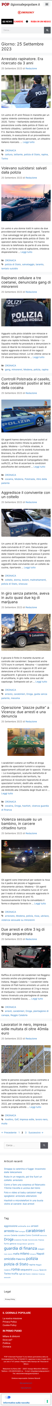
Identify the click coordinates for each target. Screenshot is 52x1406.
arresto (9, 694)
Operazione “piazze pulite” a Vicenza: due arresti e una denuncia (25, 711)
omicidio (9, 1259)
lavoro (10, 1254)
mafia (16, 1253)
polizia (37, 369)
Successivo (36, 1132)
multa (4, 1123)
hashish (26, 805)
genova (13, 1243)
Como (28, 1235)
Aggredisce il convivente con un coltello (25, 494)
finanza (41, 1240)
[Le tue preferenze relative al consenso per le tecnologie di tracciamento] (47, 1401)
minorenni (17, 369)
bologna (22, 1231)
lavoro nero (41, 1119)
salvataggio (28, 264)
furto (6, 1243)
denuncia (43, 1235)
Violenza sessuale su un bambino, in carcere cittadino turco (21, 823)
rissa (36, 916)
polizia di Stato (32, 154)
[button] (47, 4)
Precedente (9, 1132)
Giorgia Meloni (22, 1244)
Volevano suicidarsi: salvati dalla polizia (24, 170)
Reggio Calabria (19, 1015)
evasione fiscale (20, 1240)
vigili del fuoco (25, 1274)
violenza (34, 1274)
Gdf (16, 1119)
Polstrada (30, 479)
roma (15, 1269)
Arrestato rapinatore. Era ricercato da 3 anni (22, 61)
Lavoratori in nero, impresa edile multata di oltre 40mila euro (24, 1028)
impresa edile (27, 1119)
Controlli (35, 1235)
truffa (14, 1273)
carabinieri (19, 694)
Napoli (40, 1253)
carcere (7, 1235)
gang (7, 369)
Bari (17, 1231)
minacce (33, 1254)
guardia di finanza (20, 1248)
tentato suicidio (9, 268)
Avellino (9, 1119)
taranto (39, 264)
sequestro (26, 1269)
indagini (41, 1249)
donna (17, 580)
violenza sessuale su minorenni (18, 920)
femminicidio (33, 1240)
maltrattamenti (38, 580)
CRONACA (10, 150)
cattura (9, 154)
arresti (8, 1011)
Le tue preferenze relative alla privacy (28, 1397)
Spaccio (43, 1270)
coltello (9, 580)
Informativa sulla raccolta (16, 1402)
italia (5, 1254)
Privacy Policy (10, 1299)
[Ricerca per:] (22, 1145)
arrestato (10, 916)
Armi (28, 1226)
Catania (14, 1235)
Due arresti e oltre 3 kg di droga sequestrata (23, 931)
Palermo (20, 1259)
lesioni (25, 580)
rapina (44, 154)
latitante (18, 154)
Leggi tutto (29, 142)
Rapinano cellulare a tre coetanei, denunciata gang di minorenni (26, 282)
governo (31, 1244)
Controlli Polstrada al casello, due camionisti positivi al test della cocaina (25, 383)
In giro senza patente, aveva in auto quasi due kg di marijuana (25, 597)
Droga (29, 694)
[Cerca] (47, 30)
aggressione (10, 1226)
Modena (27, 369)
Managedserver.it (26, 1383)
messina (15, 698)
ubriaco (45, 916)
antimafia (22, 1226)
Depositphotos (26, 1388)
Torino (4, 158)
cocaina (9, 479)
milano (24, 1253)
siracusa (23, 583)
